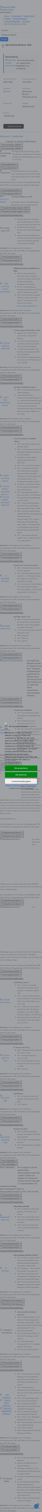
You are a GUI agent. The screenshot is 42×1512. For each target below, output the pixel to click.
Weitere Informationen (15, 785)
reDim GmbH (29, 788)
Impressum (32, 785)
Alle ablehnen (21, 775)
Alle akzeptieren (21, 768)
